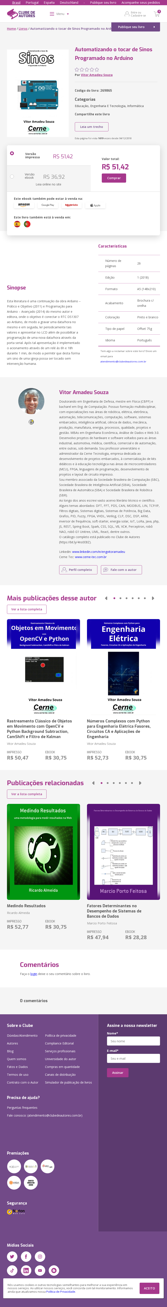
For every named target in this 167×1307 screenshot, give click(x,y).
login (33, 974)
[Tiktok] (12, 1270)
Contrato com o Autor (22, 1082)
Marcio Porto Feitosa (102, 923)
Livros (23, 28)
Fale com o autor (124, 570)
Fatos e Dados (17, 1067)
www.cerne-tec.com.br (91, 557)
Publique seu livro (103, 2)
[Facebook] (26, 1256)
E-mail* (113, 1051)
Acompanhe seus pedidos (141, 2)
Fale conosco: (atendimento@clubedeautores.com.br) (44, 1115)
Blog (10, 1051)
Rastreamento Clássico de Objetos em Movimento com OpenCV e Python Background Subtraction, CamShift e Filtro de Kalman (39, 729)
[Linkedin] (26, 1270)
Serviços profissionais (60, 1051)
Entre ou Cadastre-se (138, 14)
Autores (12, 1043)
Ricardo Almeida (18, 913)
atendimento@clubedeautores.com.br (123, 361)
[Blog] (54, 1270)
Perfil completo (80, 570)
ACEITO (149, 1288)
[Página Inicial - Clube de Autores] (21, 15)
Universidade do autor (60, 1059)
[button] (106, 598)
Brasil (16, 2)
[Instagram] (40, 1256)
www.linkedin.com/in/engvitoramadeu (98, 552)
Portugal (32, 2)
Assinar (117, 1073)
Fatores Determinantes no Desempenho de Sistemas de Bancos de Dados (114, 911)
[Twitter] (12, 1256)
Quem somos (16, 1059)
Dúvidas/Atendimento (22, 1035)
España (49, 2)
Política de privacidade (60, 1035)
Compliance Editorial (59, 1043)
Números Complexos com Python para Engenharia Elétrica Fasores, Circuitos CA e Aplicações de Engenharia (119, 729)
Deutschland (69, 2)
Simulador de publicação (68, 1082)
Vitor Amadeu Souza (97, 75)
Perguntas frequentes (22, 1107)
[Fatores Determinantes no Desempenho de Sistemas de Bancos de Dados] (123, 852)
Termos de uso (17, 1074)
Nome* (112, 1033)
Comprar (114, 178)
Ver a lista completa (26, 609)
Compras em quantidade (62, 1067)
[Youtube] (40, 1270)
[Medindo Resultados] (43, 852)
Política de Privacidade (60, 1292)
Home (11, 28)
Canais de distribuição (60, 1074)
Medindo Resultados (26, 906)
